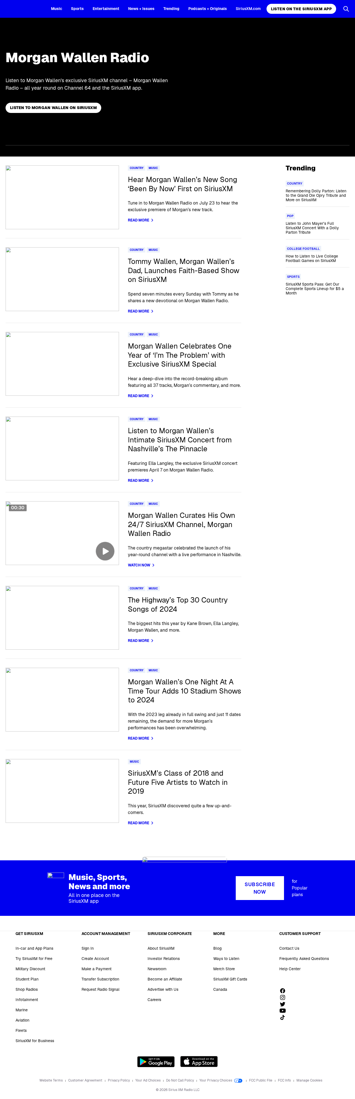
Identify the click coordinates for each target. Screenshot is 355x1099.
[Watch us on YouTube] (284, 1010)
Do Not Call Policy (180, 1080)
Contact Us (289, 948)
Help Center (290, 968)
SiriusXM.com (248, 8)
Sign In (88, 948)
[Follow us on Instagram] (284, 997)
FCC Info (285, 1080)
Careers (154, 999)
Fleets (21, 1030)
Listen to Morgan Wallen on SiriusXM (53, 107)
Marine (22, 1009)
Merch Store (224, 968)
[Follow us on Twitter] (284, 1004)
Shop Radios (27, 989)
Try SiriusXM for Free (34, 958)
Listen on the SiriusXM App (301, 8)
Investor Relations (164, 958)
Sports (77, 8)
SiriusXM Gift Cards (230, 979)
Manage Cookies (309, 1080)
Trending (171, 8)
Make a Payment (96, 968)
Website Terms (51, 1080)
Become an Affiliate (165, 979)
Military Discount (30, 968)
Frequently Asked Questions (304, 958)
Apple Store (199, 1061)
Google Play (156, 1061)
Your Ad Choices (148, 1080)
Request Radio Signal (101, 989)
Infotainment (27, 999)
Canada (220, 989)
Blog (217, 948)
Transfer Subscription (100, 979)
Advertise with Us (163, 989)
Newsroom (157, 968)
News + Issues (141, 8)
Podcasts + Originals (207, 8)
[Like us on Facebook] (284, 990)
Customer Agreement (85, 1080)
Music (56, 8)
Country (136, 168)
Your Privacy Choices (216, 1080)
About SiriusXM (161, 948)
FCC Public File (261, 1080)
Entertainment (106, 8)
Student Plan (27, 979)
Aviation (22, 1020)
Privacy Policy (119, 1080)
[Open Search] (346, 9)
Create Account (95, 958)
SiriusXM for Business (35, 1040)
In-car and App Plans (34, 948)
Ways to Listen (226, 958)
